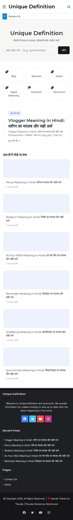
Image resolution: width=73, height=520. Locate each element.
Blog (14, 76)
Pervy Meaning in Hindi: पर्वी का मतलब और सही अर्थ (29, 445)
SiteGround (52, 504)
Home (8, 484)
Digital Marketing (13, 94)
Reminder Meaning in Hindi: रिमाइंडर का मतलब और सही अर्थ (33, 461)
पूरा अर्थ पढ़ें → (14, 140)
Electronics (59, 92)
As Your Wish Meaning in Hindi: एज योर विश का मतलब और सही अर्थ (37, 455)
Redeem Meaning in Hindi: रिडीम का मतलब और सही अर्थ (32, 450)
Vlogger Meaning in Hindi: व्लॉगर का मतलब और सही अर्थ (31, 440)
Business (36, 76)
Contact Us (11, 479)
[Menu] (4, 8)
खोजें (64, 50)
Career (59, 76)
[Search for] (68, 8)
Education (36, 92)
